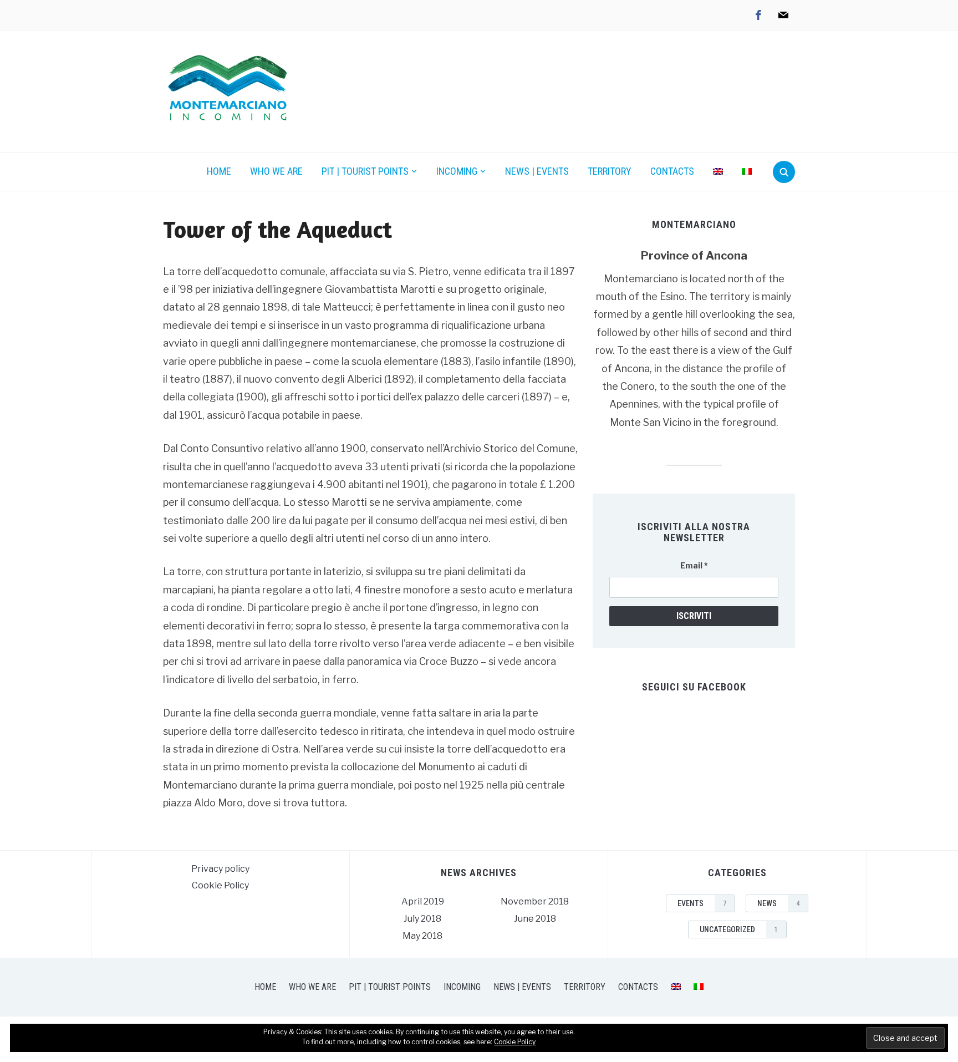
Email (694, 565)
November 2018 (535, 901)
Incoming (456, 171)
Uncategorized (739, 929)
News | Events (537, 171)
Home (219, 171)
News (778, 903)
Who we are (276, 171)
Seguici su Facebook (694, 687)
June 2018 (535, 918)
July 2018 (422, 918)
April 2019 (422, 901)
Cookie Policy (220, 885)
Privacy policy (220, 868)
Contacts (672, 171)
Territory (609, 171)
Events (701, 903)
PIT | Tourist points (365, 171)
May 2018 (422, 936)
